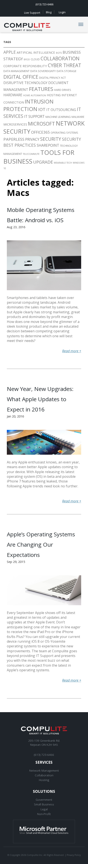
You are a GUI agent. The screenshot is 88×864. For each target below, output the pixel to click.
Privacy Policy (74, 855)
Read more (71, 351)
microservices (15, 124)
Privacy (32, 139)
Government (44, 799)
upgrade (43, 162)
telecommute (31, 153)
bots (59, 52)
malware (78, 117)
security (50, 139)
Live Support (32, 12)
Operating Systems (64, 133)
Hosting (54, 95)
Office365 (40, 132)
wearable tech (63, 162)
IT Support (34, 116)
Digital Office (20, 77)
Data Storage (66, 71)
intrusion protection (28, 105)
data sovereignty (43, 71)
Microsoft (41, 123)
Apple (9, 52)
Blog (48, 12)
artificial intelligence (36, 52)
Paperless (13, 139)
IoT (41, 109)
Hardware (12, 95)
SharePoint (48, 145)
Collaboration (44, 775)
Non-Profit (44, 814)
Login (62, 12)
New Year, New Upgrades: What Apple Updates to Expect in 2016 (40, 399)
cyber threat (64, 65)
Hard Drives (62, 90)
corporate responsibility (25, 66)
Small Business (44, 804)
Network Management (44, 770)
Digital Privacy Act (52, 78)
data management (16, 71)
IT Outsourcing (61, 109)
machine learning (58, 117)
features (41, 88)
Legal (44, 809)
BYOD (27, 59)
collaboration (60, 58)
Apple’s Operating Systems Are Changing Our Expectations (41, 544)
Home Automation (34, 95)
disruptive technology (25, 82)
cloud (35, 59)
